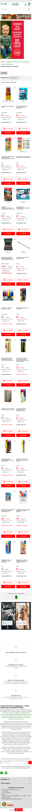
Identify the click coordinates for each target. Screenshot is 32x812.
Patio (2, 163)
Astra (2, 566)
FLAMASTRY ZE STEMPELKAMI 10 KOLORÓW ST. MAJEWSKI (23, 208)
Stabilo (18, 263)
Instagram (6, 773)
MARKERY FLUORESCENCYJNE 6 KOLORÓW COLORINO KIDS (8, 208)
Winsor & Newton (5, 263)
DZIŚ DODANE (5, 101)
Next (29, 17)
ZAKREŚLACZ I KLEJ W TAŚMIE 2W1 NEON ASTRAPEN (6, 561)
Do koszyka (8, 129)
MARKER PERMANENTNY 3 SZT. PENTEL (22, 308)
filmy (22, 719)
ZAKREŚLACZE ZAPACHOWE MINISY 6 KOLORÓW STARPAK (23, 510)
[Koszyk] (28, 4)
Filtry (4, 73)
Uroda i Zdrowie (21, 623)
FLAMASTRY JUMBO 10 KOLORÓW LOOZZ (6, 308)
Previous (2, 17)
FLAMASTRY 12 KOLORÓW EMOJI (7, 107)
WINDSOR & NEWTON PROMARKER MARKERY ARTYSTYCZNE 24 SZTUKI (7, 258)
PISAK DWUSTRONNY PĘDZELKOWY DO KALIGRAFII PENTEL (21, 409)
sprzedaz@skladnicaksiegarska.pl (11, 799)
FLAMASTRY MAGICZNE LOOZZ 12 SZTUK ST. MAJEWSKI (22, 107)
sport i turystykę (17, 717)
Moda (4, 623)
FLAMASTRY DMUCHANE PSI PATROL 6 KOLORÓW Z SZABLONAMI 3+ (8, 510)
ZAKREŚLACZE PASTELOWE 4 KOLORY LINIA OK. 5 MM (7, 409)
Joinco (17, 364)
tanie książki (24, 713)
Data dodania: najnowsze (16, 82)
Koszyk (28, 5)
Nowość (11, 101)
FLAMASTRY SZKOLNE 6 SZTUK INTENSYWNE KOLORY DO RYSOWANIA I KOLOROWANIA (22, 360)
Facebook (1, 773)
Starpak (18, 516)
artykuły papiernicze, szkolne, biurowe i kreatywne (16, 715)
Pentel (17, 314)
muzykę (15, 719)
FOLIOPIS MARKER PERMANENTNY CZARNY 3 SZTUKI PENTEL (7, 460)
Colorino (3, 213)
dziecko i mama (22, 716)
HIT (25, 151)
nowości (25, 728)
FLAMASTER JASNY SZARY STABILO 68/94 (22, 258)
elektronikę (9, 717)
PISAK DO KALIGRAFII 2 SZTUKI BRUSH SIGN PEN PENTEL (22, 460)
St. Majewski (4, 112)
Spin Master (4, 516)
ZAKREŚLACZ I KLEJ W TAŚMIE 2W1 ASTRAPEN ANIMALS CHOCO (22, 561)
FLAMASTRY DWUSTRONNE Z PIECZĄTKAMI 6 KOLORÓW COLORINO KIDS (8, 157)
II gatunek (20, 748)
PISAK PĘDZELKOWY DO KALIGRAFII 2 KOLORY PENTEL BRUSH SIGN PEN (7, 359)
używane (28, 748)
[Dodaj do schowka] (13, 88)
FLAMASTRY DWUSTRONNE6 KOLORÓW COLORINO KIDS (23, 157)
